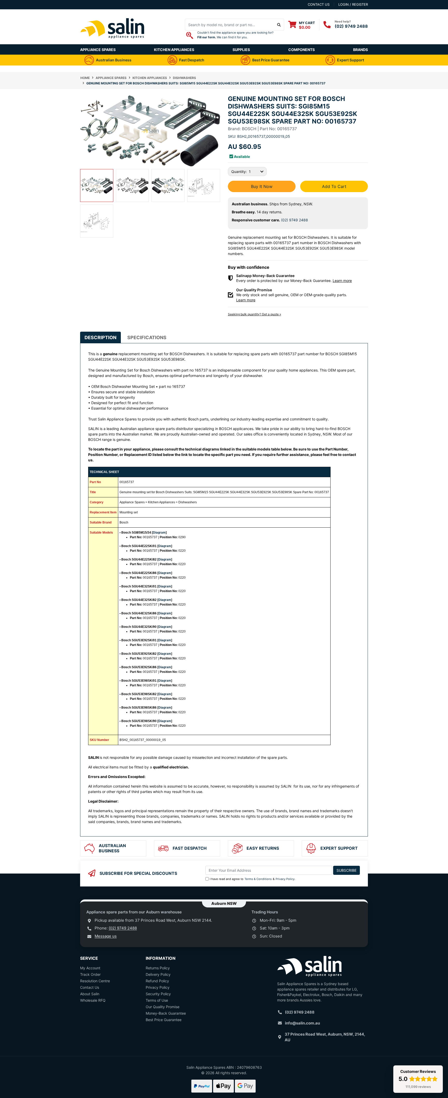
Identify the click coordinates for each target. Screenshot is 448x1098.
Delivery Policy (158, 974)
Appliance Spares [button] (98, 49)
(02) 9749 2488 (351, 26)
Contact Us (89, 987)
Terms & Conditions (258, 879)
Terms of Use (157, 1000)
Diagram (159, 532)
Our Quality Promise (162, 1007)
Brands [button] (360, 49)
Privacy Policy (285, 879)
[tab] (100, 337)
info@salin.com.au (302, 1023)
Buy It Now (261, 186)
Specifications (146, 337)
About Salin (89, 994)
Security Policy (158, 994)
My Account (90, 968)
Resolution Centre (95, 981)
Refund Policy (157, 981)
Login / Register (353, 4)
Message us (106, 936)
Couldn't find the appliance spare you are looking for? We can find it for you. (235, 35)
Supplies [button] (241, 49)
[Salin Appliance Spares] (112, 41)
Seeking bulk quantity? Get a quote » (254, 314)
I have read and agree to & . (252, 879)
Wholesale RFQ (93, 1000)
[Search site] (279, 25)
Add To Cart (334, 186)
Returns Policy (158, 968)
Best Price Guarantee (163, 1019)
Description (100, 337)
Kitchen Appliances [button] (174, 49)
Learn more (342, 280)
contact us (319, 4)
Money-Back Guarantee (166, 1013)
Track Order (90, 974)
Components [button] (301, 49)
